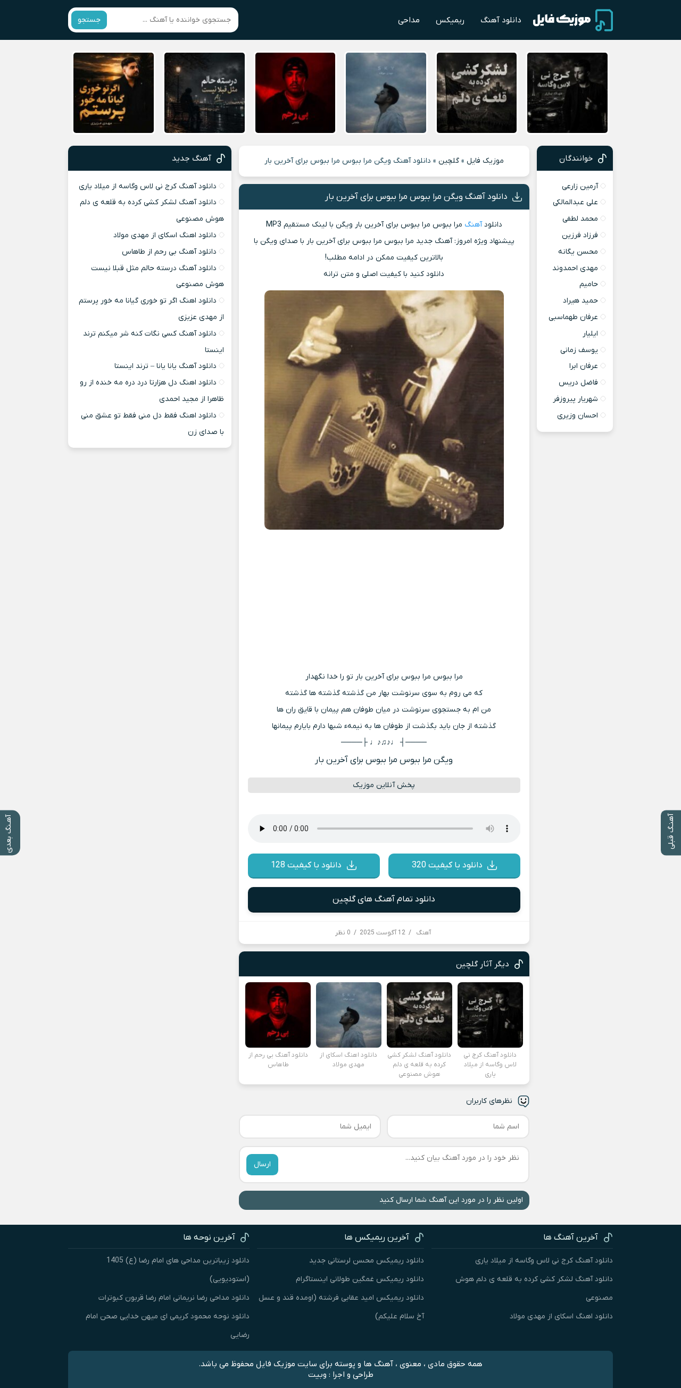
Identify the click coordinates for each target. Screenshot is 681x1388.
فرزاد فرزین (580, 235)
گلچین (448, 161)
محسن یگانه (578, 252)
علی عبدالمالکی (575, 202)
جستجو (89, 20)
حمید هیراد (580, 301)
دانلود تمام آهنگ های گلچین (384, 899)
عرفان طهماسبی (573, 317)
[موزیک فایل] (573, 20)
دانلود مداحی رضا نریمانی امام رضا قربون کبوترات (174, 1298)
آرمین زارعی (580, 186)
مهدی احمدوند (575, 268)
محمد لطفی (580, 219)
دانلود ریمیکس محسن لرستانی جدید (366, 1261)
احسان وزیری (577, 416)
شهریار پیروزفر (575, 399)
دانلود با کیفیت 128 (306, 865)
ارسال (262, 1164)
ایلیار (590, 334)
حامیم (588, 284)
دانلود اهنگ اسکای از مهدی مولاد (165, 235)
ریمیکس (450, 20)
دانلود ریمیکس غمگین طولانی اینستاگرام (360, 1279)
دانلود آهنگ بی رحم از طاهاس (169, 252)
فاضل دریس (578, 383)
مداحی (409, 20)
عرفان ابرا (583, 366)
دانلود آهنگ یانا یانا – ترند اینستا (165, 366)
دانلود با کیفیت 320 (447, 865)
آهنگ (473, 225)
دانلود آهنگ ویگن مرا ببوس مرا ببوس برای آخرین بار (416, 196)
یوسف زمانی (579, 350)
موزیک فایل (485, 161)
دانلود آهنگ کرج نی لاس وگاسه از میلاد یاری (148, 186)
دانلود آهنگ (500, 20)
